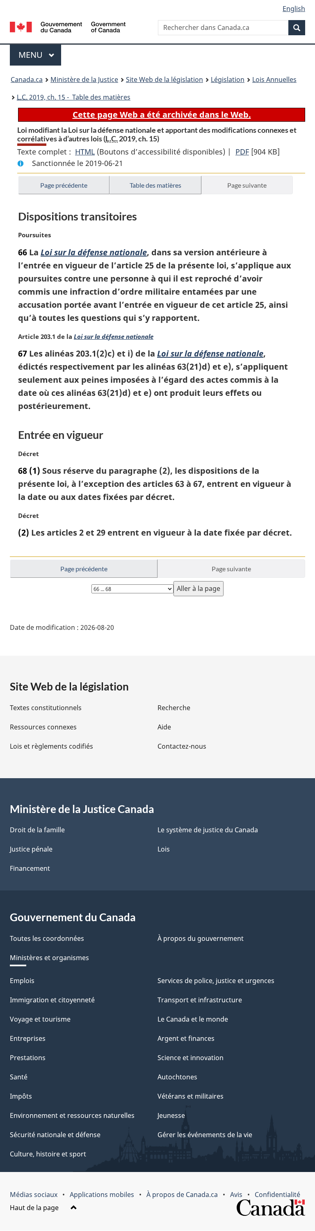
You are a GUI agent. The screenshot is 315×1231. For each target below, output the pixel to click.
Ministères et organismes (49, 957)
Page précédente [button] (63, 185)
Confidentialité (277, 1194)
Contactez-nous (182, 746)
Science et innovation (191, 1057)
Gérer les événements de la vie (205, 1134)
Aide (164, 726)
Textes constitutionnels (46, 707)
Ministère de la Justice (84, 79)
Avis (236, 1194)
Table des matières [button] (155, 185)
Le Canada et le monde (193, 1019)
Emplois (22, 980)
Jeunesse (171, 1115)
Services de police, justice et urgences (216, 980)
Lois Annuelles (274, 79)
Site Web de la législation (164, 79)
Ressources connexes (43, 726)
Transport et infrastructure (200, 999)
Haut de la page (35, 1207)
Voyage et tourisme (40, 1019)
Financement (30, 868)
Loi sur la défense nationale (94, 252)
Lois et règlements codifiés (51, 746)
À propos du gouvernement (201, 938)
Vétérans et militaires (191, 1096)
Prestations (28, 1057)
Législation (227, 79)
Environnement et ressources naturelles (72, 1115)
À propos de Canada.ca (182, 1194)
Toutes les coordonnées (47, 938)
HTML (85, 152)
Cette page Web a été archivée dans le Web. (162, 114)
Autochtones (177, 1076)
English (294, 8)
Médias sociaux (33, 1194)
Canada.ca (27, 79)
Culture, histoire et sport (48, 1153)
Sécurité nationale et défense (55, 1134)
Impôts (21, 1096)
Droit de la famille (37, 829)
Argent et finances (186, 1038)
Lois (164, 849)
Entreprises (28, 1038)
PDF (242, 152)
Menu (39, 54)
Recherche (174, 707)
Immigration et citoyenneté (52, 999)
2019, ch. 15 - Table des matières (73, 97)
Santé (18, 1076)
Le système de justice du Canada (208, 829)
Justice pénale (31, 849)
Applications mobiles (102, 1194)
